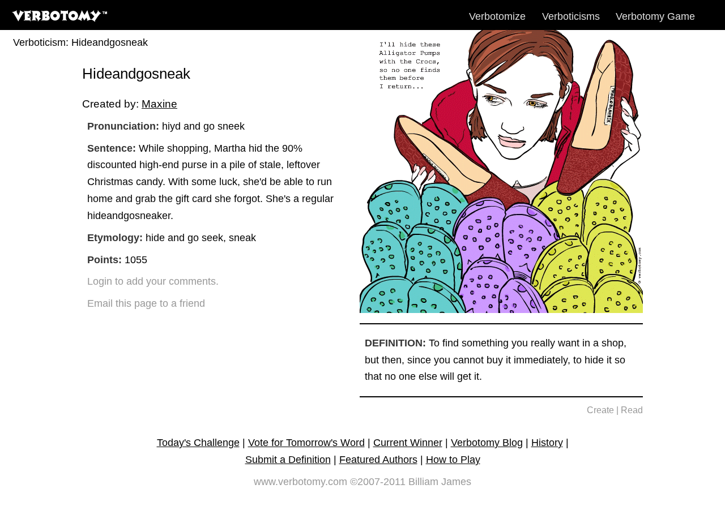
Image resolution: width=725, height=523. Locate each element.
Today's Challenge (198, 442)
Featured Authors (378, 459)
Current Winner (407, 442)
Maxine (159, 103)
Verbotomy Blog (487, 442)
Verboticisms (571, 16)
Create (600, 410)
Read (632, 410)
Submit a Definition (288, 459)
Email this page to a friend (146, 303)
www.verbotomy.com (300, 481)
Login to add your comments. (153, 281)
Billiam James (439, 481)
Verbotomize (497, 16)
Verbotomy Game (655, 16)
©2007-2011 (378, 481)
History (547, 442)
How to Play (453, 459)
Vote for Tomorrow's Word (306, 442)
